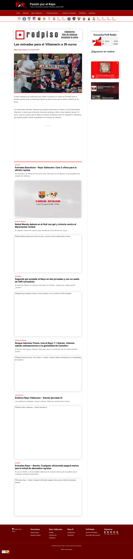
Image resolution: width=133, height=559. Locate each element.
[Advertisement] (48, 140)
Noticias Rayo (35, 532)
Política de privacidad (66, 549)
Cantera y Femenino (69, 13)
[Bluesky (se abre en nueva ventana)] (97, 57)
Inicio (18, 13)
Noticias (25, 13)
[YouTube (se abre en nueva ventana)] (113, 57)
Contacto (92, 13)
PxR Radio (82, 13)
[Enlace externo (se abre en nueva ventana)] (48, 35)
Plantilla (51, 532)
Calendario (52, 538)
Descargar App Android (93, 535)
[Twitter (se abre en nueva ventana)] (109, 57)
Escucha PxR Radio (91, 532)
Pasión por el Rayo (42, 4)
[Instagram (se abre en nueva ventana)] (101, 57)
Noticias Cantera (35, 535)
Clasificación (53, 535)
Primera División (52, 13)
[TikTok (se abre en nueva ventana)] (105, 57)
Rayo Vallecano (36, 13)
